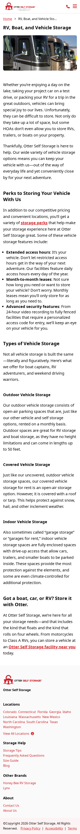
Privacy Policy (30, 828)
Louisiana (10, 717)
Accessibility (54, 828)
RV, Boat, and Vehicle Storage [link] (37, 19)
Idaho (67, 712)
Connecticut (27, 712)
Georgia (55, 712)
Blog (6, 765)
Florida (42, 712)
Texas (54, 722)
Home (7, 19)
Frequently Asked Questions (23, 755)
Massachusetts (30, 717)
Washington (12, 727)
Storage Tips (12, 750)
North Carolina (14, 722)
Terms (72, 828)
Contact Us (11, 805)
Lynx (6, 788)
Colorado (10, 712)
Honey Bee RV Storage (19, 783)
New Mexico (51, 717)
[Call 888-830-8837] (68, 6)
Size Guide (10, 760)
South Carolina (37, 722)
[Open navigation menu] (75, 6)
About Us (10, 810)
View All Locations (18, 733)
